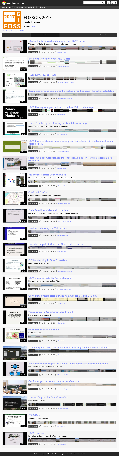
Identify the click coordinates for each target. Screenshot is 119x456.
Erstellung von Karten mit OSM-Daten (49, 59)
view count (103, 35)
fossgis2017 (29, 7)
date (74, 35)
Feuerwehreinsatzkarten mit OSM (47, 175)
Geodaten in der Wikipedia (43, 329)
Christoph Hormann (64, 221)
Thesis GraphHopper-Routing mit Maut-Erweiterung (57, 123)
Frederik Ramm (63, 409)
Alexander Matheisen (65, 98)
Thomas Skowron (63, 355)
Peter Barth (61, 426)
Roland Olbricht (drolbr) (66, 82)
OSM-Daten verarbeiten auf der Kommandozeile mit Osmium (62, 296)
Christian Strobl (62, 375)
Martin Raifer (61, 115)
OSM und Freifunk (38, 192)
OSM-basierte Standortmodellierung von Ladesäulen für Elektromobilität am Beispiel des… (71, 143)
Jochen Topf (61, 303)
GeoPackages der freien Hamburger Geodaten (54, 381)
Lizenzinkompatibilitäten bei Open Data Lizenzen (55, 244)
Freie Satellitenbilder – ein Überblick (49, 210)
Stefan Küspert (62, 168)
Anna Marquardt (63, 151)
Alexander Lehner (64, 204)
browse (4, 7)
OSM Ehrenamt (36, 433)
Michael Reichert (62, 235)
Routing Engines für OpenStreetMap (48, 397)
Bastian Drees (61, 52)
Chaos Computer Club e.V (44, 454)
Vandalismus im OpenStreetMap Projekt (50, 312)
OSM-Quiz (34, 415)
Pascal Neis (62, 323)
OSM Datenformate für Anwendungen (49, 278)
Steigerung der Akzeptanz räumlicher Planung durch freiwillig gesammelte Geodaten (70, 159)
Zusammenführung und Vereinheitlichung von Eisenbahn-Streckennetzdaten (71, 91)
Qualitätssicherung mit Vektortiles (47, 228)
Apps (62, 454)
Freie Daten (33, 52)
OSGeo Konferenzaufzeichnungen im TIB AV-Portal (56, 41)
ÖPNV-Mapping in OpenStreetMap (48, 260)
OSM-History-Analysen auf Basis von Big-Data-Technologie (61, 107)
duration (45, 35)
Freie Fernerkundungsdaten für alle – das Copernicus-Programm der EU (68, 363)
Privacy (76, 454)
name (16, 35)
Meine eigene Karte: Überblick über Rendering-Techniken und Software (68, 347)
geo (21, 7)
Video (33, 26)
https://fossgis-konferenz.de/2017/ (13, 31)
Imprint (69, 454)
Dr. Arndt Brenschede (64, 289)
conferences (13, 7)
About (57, 454)
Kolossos (61, 341)
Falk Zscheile (61, 252)
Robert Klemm (62, 134)
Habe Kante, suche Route (42, 75)
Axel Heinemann (63, 66)
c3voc (83, 454)
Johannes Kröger (62, 389)
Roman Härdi (62, 186)
